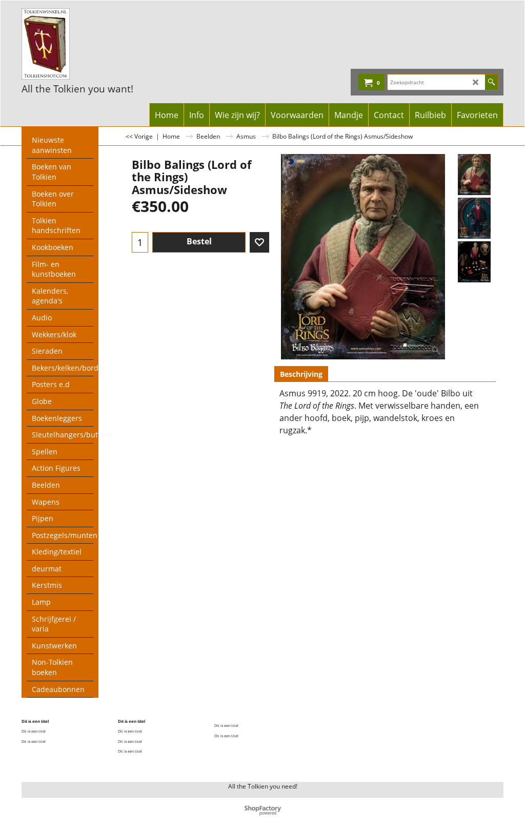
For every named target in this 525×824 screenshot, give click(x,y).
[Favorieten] (259, 242)
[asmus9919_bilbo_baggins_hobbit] (474, 261)
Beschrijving (301, 374)
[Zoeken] (491, 82)
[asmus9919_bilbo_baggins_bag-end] (474, 218)
